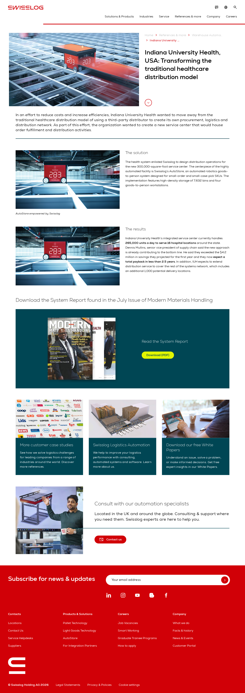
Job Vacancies (128, 623)
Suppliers (14, 646)
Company (213, 16)
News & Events (183, 638)
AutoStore (70, 638)
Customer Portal (184, 646)
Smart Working (128, 630)
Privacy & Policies (99, 685)
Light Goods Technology (79, 630)
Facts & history (183, 630)
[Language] (226, 7)
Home (149, 35)
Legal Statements (68, 685)
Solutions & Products (119, 16)
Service (164, 16)
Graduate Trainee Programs (137, 638)
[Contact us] (216, 7)
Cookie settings (129, 685)
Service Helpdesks (20, 638)
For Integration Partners (80, 646)
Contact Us (15, 630)
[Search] (235, 7)
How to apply (127, 646)
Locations (15, 623)
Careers (231, 16)
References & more (188, 16)
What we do (181, 623)
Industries (146, 16)
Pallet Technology (75, 623)
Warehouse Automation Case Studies (207, 35)
